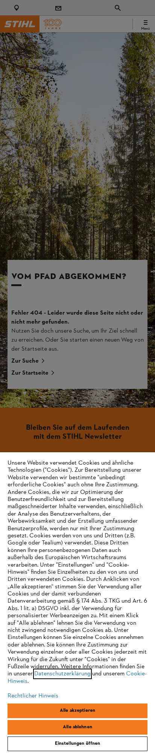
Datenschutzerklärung (62, 674)
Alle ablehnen (77, 727)
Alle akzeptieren (77, 710)
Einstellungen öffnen (77, 743)
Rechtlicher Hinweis (33, 696)
